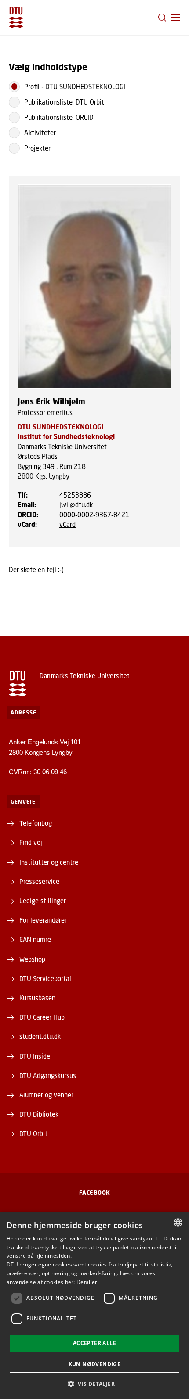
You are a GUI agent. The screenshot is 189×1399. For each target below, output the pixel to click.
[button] (175, 17)
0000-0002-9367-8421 (94, 515)
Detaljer (86, 1282)
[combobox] (178, 1222)
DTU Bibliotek (38, 1114)
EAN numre (35, 939)
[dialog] (94, 1305)
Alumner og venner (46, 1095)
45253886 (75, 495)
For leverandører (43, 920)
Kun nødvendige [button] (95, 1364)
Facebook (94, 1192)
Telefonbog (35, 823)
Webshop (32, 959)
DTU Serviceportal (45, 978)
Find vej (30, 842)
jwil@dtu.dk (76, 504)
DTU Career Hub (42, 1017)
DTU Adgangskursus (47, 1075)
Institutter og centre (48, 862)
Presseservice (39, 881)
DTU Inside (34, 1056)
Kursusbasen (37, 998)
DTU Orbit (33, 1133)
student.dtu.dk (40, 1036)
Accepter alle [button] (94, 1343)
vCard (67, 524)
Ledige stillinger (42, 901)
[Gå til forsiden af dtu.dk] (16, 17)
